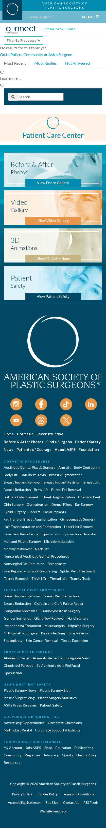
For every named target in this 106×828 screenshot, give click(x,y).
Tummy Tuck (80, 578)
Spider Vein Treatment (77, 571)
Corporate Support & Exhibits (58, 730)
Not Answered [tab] (77, 63)
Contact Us (71, 803)
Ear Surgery (84, 504)
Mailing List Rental (18, 730)
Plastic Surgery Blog (55, 690)
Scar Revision (79, 633)
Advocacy (51, 755)
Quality (67, 755)
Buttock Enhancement (21, 497)
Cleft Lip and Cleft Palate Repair (58, 603)
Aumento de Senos (47, 658)
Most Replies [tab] (45, 63)
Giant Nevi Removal (49, 618)
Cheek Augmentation (58, 497)
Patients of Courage (34, 449)
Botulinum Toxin (33, 475)
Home (9, 434)
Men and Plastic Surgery (22, 541)
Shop (48, 748)
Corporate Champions (65, 723)
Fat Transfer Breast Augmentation (30, 519)
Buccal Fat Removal (66, 489)
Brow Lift (41, 489)
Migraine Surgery (81, 626)
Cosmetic (25, 434)
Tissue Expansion (74, 640)
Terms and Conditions (78, 794)
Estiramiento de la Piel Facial (58, 665)
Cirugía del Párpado (19, 665)
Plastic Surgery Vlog (19, 698)
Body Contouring (87, 467)
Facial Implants (54, 512)
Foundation (89, 449)
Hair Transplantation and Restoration (32, 527)
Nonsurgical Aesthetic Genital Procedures (36, 556)
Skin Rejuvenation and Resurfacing (30, 571)
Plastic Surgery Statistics (57, 698)
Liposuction (51, 534)
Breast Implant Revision (62, 482)
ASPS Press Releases (20, 705)
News (8, 449)
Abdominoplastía (17, 658)
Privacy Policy (22, 794)
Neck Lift (42, 549)
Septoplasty (13, 640)
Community (12, 755)
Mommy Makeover (18, 549)
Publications (83, 748)
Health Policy (86, 755)
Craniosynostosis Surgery (60, 611)
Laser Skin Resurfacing (21, 534)
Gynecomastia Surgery (77, 519)
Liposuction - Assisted (80, 534)
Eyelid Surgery (15, 512)
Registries (32, 755)
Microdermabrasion (59, 541)
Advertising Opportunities (24, 723)
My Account (13, 748)
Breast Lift (92, 482)
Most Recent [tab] (15, 63)
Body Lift (11, 475)
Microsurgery (55, 626)
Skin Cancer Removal (42, 640)
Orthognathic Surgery (21, 633)
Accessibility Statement (24, 803)
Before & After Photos (23, 442)
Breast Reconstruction (61, 596)
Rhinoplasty (57, 564)
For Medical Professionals (32, 742)
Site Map (52, 803)
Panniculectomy (53, 633)
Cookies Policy (47, 794)
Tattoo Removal (16, 578)
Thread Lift (58, 578)
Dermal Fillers (62, 504)
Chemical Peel (89, 497)
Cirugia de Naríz (77, 658)
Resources (12, 762)
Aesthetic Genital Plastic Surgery (29, 467)
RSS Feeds (91, 803)
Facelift (34, 512)
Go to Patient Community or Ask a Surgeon (36, 54)
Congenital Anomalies (20, 611)
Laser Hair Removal (78, 527)
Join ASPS (33, 748)
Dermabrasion (37, 504)
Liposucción (13, 673)
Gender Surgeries (17, 618)
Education (63, 748)
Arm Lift (64, 467)
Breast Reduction (17, 489)
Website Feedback (53, 811)
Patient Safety (88, 442)
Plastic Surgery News (20, 690)
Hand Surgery (78, 618)
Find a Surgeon (40, 17)
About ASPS (65, 449)
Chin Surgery (14, 504)
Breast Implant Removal (22, 482)
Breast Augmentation (66, 475)
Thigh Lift (38, 578)
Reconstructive (49, 434)
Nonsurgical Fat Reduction (24, 564)
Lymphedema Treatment (22, 626)
